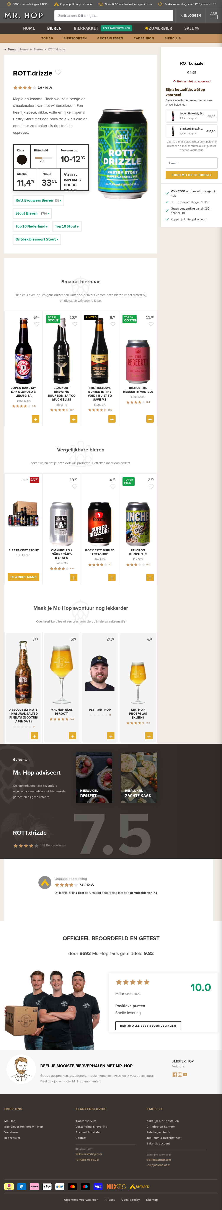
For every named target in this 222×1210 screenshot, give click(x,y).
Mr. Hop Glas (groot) (62, 712)
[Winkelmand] (214, 15)
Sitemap (152, 1200)
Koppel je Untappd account (76, 4)
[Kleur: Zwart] (22, 160)
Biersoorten (75, 38)
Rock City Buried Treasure (100, 552)
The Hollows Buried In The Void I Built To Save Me (100, 393)
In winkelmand (23, 577)
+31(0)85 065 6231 (87, 1160)
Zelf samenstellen (116, 28)
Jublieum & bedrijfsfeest (164, 1138)
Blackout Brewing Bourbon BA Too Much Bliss (62, 393)
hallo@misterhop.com (88, 1154)
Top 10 (47, 38)
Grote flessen (110, 38)
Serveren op (68, 150)
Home (29, 28)
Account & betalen (88, 1132)
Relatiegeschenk (158, 1132)
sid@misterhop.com (159, 1160)
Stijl (66, 174)
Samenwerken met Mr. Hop (23, 1127)
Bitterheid (41, 150)
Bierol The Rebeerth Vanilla (138, 390)
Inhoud (46, 174)
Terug (11, 49)
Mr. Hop (10, 1121)
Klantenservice (86, 1121)
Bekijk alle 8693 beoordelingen (148, 1026)
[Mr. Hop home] (26, 15)
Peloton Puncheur (138, 552)
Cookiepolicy (130, 1200)
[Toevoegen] (35, 419)
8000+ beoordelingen (30, 4)
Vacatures (11, 1132)
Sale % (191, 28)
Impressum (12, 1138)
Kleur (20, 150)
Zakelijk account (158, 1143)
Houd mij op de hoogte (191, 175)
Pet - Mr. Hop (100, 710)
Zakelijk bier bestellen (163, 1121)
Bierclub (173, 38)
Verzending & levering (91, 1127)
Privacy (109, 1200)
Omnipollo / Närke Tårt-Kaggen (61, 554)
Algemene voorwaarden (81, 1200)
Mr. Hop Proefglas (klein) (138, 713)
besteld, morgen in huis (128, 4)
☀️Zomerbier (158, 28)
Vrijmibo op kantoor (161, 1127)
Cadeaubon (144, 38)
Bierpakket (86, 28)
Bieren (54, 28)
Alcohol (22, 174)
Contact (81, 1138)
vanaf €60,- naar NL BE (190, 4)
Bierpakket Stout (23, 550)
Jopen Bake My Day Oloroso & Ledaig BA (23, 392)
